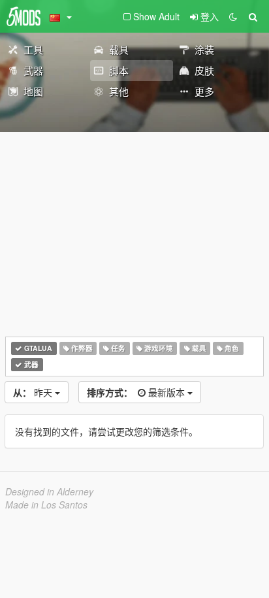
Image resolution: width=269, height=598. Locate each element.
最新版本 (137, 392)
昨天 (34, 392)
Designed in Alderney (49, 491)
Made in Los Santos (46, 504)
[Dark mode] (233, 16)
